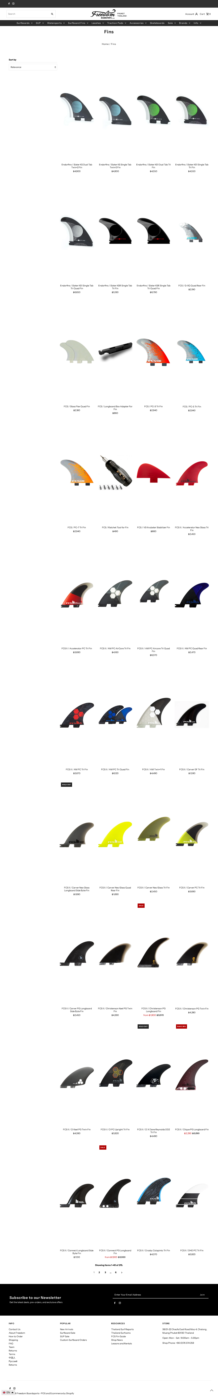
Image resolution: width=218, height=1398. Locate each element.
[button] (8, 1392)
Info (196, 23)
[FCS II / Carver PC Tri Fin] (192, 833)
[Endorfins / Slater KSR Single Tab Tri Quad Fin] (153, 231)
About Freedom (17, 1332)
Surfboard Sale (67, 1332)
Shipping (13, 1340)
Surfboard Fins (76, 23)
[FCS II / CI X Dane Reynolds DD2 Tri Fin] (153, 1075)
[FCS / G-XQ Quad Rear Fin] (192, 231)
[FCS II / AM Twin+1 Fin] (153, 715)
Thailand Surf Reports (122, 1329)
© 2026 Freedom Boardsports (24, 1393)
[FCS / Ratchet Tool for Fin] (115, 473)
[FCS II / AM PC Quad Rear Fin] (192, 594)
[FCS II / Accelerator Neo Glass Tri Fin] (192, 473)
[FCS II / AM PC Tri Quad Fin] (115, 715)
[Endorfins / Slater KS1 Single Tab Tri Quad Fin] (76, 231)
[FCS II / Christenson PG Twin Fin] (192, 954)
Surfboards (23, 23)
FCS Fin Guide (118, 1336)
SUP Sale (64, 1336)
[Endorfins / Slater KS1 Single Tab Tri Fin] (192, 110)
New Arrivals (66, 1329)
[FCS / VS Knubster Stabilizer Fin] (153, 473)
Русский (13, 1361)
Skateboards (157, 23)
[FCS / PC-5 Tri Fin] (192, 352)
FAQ (11, 1343)
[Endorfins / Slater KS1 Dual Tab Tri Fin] (153, 110)
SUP (38, 23)
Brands (183, 23)
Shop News (117, 1340)
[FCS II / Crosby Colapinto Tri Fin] (153, 1196)
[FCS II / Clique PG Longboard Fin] (192, 1075)
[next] (122, 1272)
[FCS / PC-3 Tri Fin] (153, 352)
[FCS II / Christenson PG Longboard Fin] (153, 954)
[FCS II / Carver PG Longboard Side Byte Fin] (76, 954)
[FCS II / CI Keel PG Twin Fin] (76, 1075)
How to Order (16, 1336)
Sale (170, 23)
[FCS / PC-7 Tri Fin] (76, 473)
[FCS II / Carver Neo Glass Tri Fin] (153, 833)
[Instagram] (13, 4)
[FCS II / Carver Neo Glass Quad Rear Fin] (115, 833)
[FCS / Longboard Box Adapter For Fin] (115, 352)
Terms (12, 1354)
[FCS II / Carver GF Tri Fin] (192, 715)
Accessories (137, 23)
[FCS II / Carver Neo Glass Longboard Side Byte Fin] (76, 833)
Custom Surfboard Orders (73, 1340)
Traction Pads (115, 23)
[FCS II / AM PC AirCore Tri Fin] (115, 594)
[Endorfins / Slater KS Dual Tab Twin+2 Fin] (76, 110)
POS (43, 1393)
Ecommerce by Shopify (62, 1393)
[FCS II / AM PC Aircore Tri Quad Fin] (153, 594)
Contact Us (14, 1329)
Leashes (96, 23)
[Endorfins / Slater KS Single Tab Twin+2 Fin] (115, 110)
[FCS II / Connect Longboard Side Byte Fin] (76, 1196)
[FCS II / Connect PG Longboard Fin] (115, 1196)
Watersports (54, 23)
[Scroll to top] (211, 1390)
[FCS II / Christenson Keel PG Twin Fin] (115, 954)
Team (11, 1347)
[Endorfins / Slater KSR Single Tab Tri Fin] (115, 231)
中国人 (12, 1357)
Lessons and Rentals (121, 1343)
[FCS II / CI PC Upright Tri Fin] (115, 1075)
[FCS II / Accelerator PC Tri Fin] (76, 594)
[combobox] (27, 14)
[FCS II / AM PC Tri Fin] (76, 715)
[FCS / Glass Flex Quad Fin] (76, 352)
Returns (13, 1350)
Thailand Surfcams (121, 1332)
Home (105, 44)
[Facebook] (9, 4)
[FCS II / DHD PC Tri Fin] (192, 1196)
